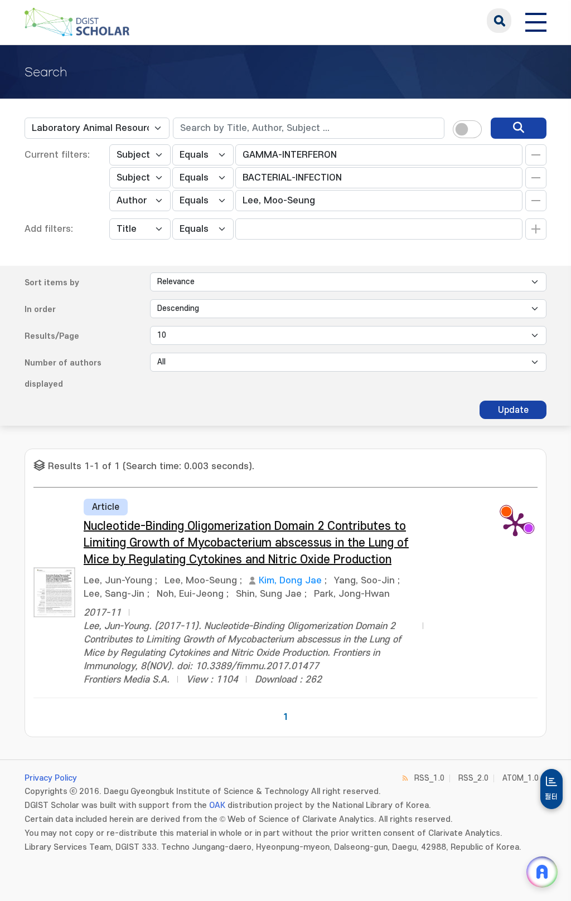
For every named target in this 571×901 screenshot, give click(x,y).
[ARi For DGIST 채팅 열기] (542, 872)
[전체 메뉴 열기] (535, 20)
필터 (551, 797)
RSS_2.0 (473, 778)
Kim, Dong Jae (290, 581)
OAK (217, 805)
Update (513, 410)
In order (40, 309)
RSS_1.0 (429, 778)
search (499, 20)
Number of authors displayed (63, 373)
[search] (518, 128)
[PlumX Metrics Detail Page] (515, 524)
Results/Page (52, 336)
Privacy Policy (51, 778)
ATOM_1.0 (520, 778)
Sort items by (52, 283)
